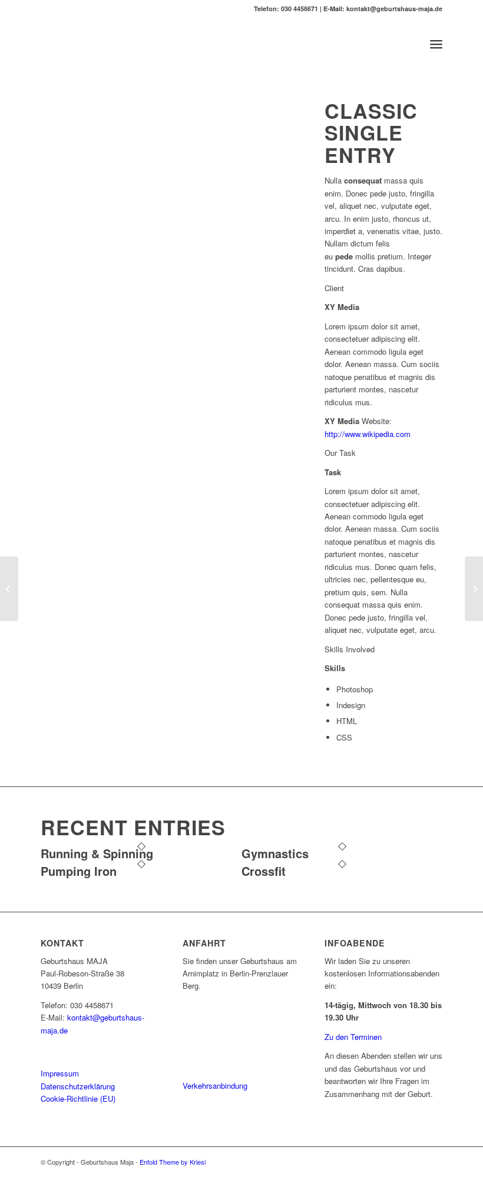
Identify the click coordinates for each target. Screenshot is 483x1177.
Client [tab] (334, 288)
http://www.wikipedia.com (368, 433)
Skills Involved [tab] (350, 649)
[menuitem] (436, 44)
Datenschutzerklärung (78, 1086)
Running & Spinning (97, 853)
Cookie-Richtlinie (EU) (78, 1098)
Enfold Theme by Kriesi (173, 1161)
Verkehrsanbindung (215, 1085)
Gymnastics (275, 853)
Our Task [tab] (340, 452)
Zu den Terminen (353, 1036)
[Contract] (9, 588)
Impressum (60, 1073)
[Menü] (436, 44)
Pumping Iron (79, 870)
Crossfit (264, 870)
